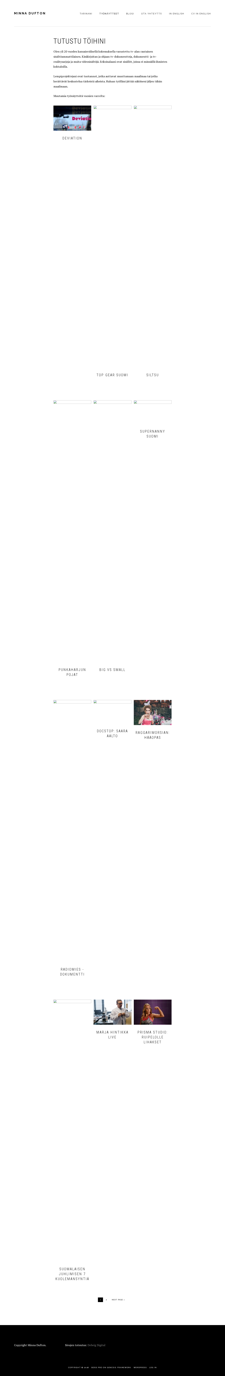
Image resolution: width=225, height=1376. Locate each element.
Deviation (72, 138)
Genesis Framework (119, 1367)
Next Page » (118, 1300)
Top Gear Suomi (112, 375)
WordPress (140, 1367)
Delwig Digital (96, 1345)
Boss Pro (96, 1367)
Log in (153, 1367)
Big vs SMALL (112, 670)
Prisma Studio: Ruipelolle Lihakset (152, 1037)
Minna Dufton (30, 13)
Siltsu (152, 375)
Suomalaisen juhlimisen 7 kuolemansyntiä (72, 1274)
